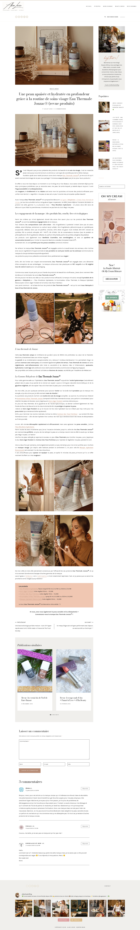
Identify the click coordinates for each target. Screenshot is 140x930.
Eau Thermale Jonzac (70, 175)
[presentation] (104, 107)
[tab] (50, 714)
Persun (29, 826)
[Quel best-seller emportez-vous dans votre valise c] (97, 908)
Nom (21, 764)
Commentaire (24, 741)
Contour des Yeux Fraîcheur (67, 414)
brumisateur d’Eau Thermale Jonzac (30, 398)
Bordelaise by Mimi (33, 843)
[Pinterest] (19, 17)
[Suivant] (88, 681)
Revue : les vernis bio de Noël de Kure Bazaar (34, 699)
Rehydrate (71, 200)
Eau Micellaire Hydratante (29, 589)
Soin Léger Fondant (55, 401)
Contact (107, 886)
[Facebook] (24, 17)
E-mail (46, 764)
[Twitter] (38, 886)
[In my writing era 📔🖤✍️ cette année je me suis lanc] (42, 908)
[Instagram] (16, 17)
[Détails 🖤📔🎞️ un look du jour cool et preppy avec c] (116, 908)
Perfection (29, 576)
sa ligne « (64, 200)
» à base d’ (79, 200)
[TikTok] (21, 17)
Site (69, 764)
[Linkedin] (27, 17)
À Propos (97, 6)
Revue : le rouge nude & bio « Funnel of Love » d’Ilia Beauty (73, 699)
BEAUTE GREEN (119, 6)
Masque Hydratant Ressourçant (31, 599)
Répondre (85, 788)
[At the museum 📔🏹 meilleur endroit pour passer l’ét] (79, 908)
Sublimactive (42, 576)
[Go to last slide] (20, 681)
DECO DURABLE (131, 6)
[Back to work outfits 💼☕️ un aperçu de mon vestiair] (23, 908)
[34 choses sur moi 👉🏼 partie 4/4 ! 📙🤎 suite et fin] (60, 908)
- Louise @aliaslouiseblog (111, 85)
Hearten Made (80, 927)
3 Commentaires (60, 109)
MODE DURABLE (108, 6)
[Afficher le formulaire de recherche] (105, 17)
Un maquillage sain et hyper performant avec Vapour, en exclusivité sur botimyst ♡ (75, 625)
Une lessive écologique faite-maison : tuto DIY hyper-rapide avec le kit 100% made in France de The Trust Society (33, 627)
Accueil (89, 6)
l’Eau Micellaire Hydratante (24, 427)
